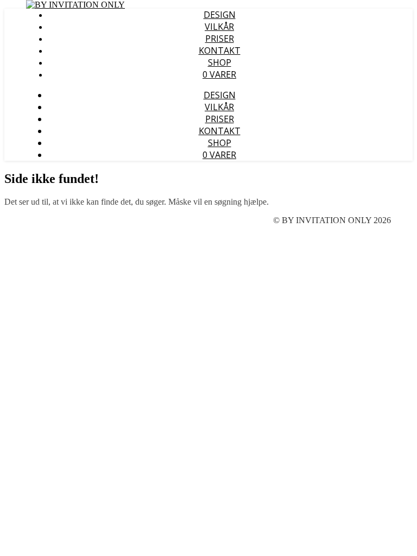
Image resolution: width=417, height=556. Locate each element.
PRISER (219, 39)
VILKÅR (219, 27)
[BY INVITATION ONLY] (75, 4)
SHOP (219, 62)
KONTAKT (220, 50)
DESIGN (220, 15)
